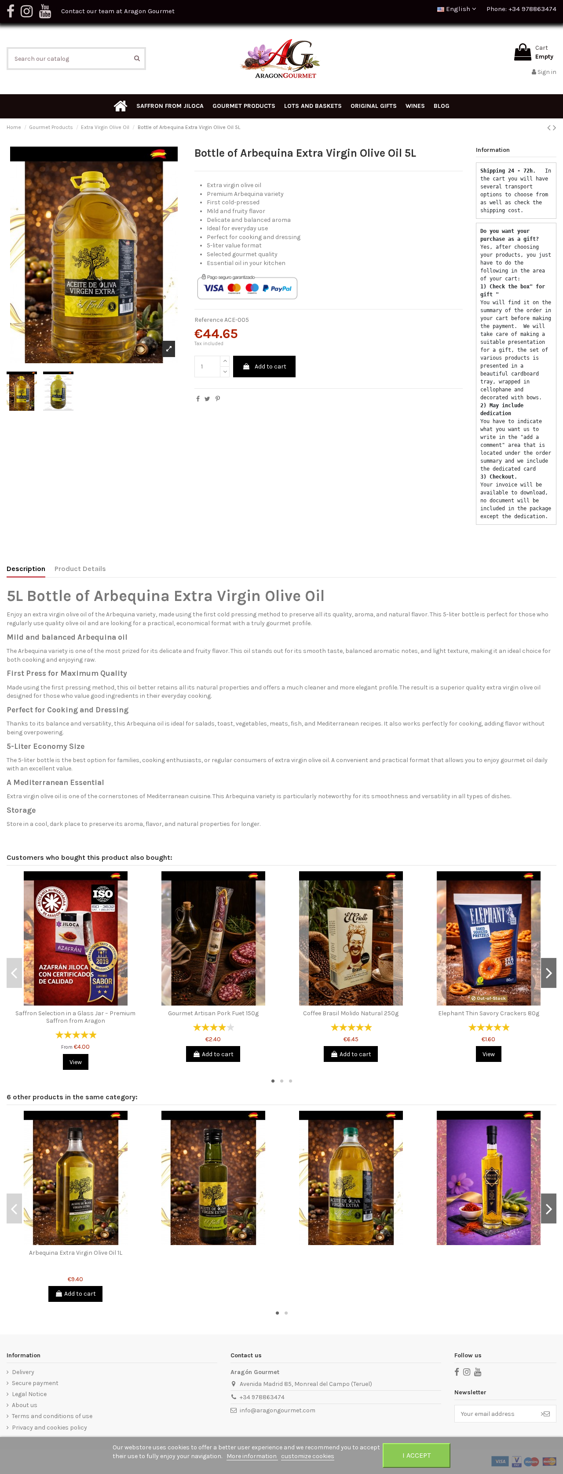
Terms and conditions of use (52, 1416)
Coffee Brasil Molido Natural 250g (350, 1013)
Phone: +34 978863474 (521, 9)
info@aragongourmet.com (277, 1410)
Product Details (80, 568)
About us (24, 1405)
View (75, 1062)
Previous (14, 973)
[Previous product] (550, 127)
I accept (416, 1455)
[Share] (198, 399)
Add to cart (270, 366)
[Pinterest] (218, 399)
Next (548, 973)
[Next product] (554, 127)
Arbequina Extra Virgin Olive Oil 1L (75, 1253)
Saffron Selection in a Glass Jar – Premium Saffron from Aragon (75, 1017)
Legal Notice (29, 1394)
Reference (208, 320)
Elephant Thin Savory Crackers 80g (488, 1013)
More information (252, 1456)
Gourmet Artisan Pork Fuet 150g (213, 1013)
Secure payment (35, 1383)
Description (26, 568)
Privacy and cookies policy (49, 1427)
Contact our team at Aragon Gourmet (118, 11)
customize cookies (307, 1456)
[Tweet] (207, 399)
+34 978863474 (262, 1397)
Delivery (23, 1372)
